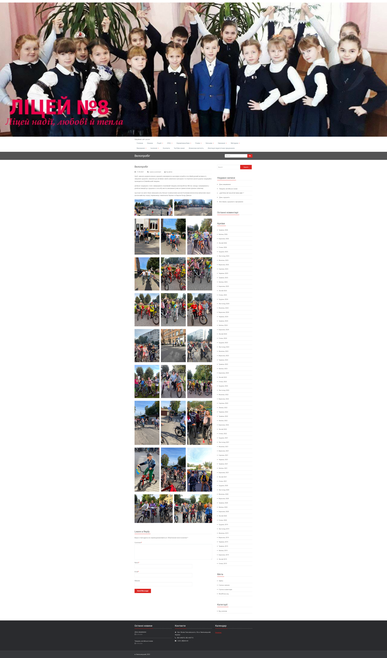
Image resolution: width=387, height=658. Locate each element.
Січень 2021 (223, 481)
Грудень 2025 (223, 252)
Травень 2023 (223, 364)
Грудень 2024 (223, 299)
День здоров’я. (224, 197)
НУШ (169, 143)
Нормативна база (182, 143)
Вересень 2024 (224, 312)
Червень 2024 (223, 317)
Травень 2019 (223, 546)
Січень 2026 (223, 247)
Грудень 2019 (223, 524)
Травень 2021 (223, 464)
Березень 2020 (224, 511)
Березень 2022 (224, 425)
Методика (234, 143)
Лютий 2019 (223, 559)
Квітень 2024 (223, 325)
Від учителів (223, 611)
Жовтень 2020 (223, 494)
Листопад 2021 (224, 442)
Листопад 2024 (224, 304)
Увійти (221, 581)
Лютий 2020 (223, 516)
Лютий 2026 (223, 243)
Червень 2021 (223, 459)
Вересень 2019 (224, 537)
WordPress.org (224, 594)
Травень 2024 (223, 321)
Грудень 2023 (223, 343)
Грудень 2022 (223, 386)
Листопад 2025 (224, 256)
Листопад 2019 (224, 529)
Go (250, 156)
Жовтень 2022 (223, 395)
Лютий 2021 (223, 477)
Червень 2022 (223, 412)
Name (137, 563)
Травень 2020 (223, 503)
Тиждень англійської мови (228, 189)
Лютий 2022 (223, 429)
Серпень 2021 (223, 455)
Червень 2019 (223, 542)
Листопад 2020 (224, 490)
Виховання (141, 148)
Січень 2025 (223, 295)
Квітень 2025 (223, 282)
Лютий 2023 (223, 377)
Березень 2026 (224, 239)
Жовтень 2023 (223, 351)
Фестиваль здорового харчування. (231, 202)
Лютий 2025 (223, 291)
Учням (197, 143)
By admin (169, 172)
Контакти (166, 148)
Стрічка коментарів (225, 589)
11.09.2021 (140, 172)
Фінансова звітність (196, 148)
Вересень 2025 (224, 265)
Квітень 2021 (223, 468)
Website (137, 581)
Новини (150, 143)
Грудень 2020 (223, 485)
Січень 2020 (223, 520)
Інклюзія (153, 148)
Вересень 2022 (224, 399)
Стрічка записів (224, 585)
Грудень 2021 (223, 438)
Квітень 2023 (223, 369)
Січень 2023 (223, 382)
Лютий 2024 (223, 334)
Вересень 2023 (224, 356)
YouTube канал (179, 148)
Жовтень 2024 (223, 308)
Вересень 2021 (224, 451)
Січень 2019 (223, 563)
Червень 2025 (223, 273)
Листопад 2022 (224, 390)
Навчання (221, 143)
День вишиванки (225, 184)
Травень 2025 (223, 278)
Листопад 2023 (224, 347)
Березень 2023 (224, 373)
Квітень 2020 (223, 507)
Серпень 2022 (223, 403)
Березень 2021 (224, 472)
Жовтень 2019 (223, 533)
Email (137, 572)
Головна (140, 143)
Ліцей (159, 143)
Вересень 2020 (224, 498)
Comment (138, 542)
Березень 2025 (224, 286)
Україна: (218, 633)
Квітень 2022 (223, 421)
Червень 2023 (223, 360)
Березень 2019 (224, 555)
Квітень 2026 (223, 234)
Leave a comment (155, 172)
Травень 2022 (223, 416)
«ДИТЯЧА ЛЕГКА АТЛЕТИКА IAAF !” (231, 193)
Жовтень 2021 (223, 446)
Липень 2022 (223, 408)
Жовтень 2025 (223, 260)
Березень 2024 (224, 330)
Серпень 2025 (223, 269)
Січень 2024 (223, 338)
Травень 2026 (223, 230)
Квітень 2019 (223, 550)
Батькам (209, 143)
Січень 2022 (223, 434)
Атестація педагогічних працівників (221, 148)
